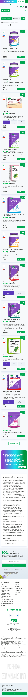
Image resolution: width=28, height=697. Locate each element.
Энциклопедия (18, 590)
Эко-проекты (4, 586)
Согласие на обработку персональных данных (6, 594)
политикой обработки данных (11, 570)
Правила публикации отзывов (7, 601)
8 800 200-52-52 (23, 4)
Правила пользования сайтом (7, 599)
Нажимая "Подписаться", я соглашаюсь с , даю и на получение (15, 571)
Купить (19, 56)
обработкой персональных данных (13, 688)
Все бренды (17, 592)
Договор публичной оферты (7, 603)
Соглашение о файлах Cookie (5, 591)
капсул (6, 122)
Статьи (16, 594)
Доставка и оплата (18, 586)
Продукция (6, 10)
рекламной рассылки (13, 573)
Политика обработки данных (7, 588)
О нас (2, 584)
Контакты (3, 605)
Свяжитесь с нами (18, 588)
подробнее (21, 1)
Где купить (17, 584)
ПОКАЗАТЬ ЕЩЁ (14, 443)
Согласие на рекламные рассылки (6, 597)
